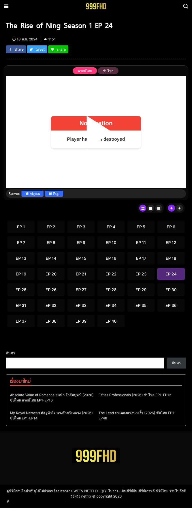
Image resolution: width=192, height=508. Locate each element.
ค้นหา (10, 353)
